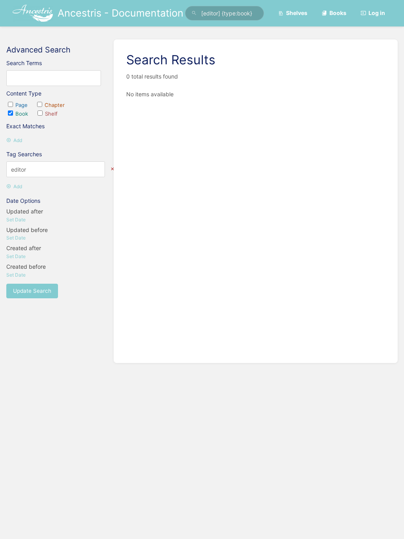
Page (22, 105)
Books (337, 12)
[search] (224, 13)
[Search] (194, 13)
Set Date (16, 220)
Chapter (55, 105)
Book (22, 113)
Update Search (32, 291)
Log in (376, 12)
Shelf (51, 113)
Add (17, 140)
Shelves (296, 12)
